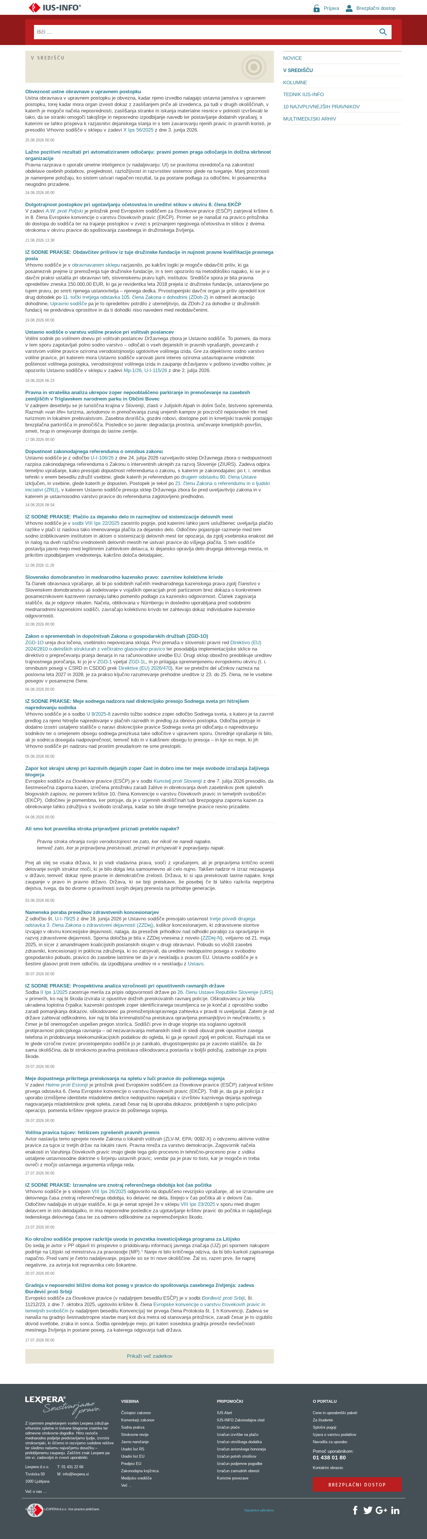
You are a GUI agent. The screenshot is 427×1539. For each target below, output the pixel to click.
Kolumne (295, 82)
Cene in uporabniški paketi (335, 1413)
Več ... (126, 1485)
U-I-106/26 (102, 458)
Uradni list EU (132, 1456)
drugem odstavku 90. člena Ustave (218, 477)
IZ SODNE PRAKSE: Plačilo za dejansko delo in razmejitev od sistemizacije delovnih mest (129, 517)
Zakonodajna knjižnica (140, 1471)
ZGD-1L (137, 662)
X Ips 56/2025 (138, 130)
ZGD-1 (104, 662)
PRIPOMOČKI (230, 1401)
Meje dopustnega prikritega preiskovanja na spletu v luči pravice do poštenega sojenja (125, 1078)
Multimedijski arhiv (309, 119)
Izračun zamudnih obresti (238, 1471)
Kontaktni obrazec (328, 1468)
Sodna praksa (132, 1427)
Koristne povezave (232, 1478)
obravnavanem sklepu (96, 265)
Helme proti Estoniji (67, 1085)
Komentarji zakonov (138, 1420)
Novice (292, 58)
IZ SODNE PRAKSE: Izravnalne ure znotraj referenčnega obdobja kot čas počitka (118, 1185)
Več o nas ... (36, 1491)
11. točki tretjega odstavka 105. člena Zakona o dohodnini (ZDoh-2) (135, 297)
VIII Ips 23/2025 (198, 1204)
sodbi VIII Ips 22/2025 (95, 523)
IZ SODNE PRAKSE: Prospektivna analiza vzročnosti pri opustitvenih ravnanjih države (125, 986)
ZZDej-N (211, 938)
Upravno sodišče (68, 303)
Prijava (331, 8)
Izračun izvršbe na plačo (237, 1434)
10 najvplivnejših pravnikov (321, 106)
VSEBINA (130, 1401)
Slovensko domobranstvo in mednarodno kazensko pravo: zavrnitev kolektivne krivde (124, 577)
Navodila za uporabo (330, 1442)
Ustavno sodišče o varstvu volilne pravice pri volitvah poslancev (99, 332)
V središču (298, 70)
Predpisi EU (131, 1463)
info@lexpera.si (76, 1474)
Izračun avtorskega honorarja (241, 1449)
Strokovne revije (134, 1434)
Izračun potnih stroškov (236, 1456)
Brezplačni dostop (375, 8)
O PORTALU (325, 1401)
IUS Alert (224, 1413)
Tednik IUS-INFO (303, 94)
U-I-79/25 (65, 919)
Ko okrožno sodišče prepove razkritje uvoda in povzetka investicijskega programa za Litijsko (132, 1239)
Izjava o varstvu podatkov (334, 1434)
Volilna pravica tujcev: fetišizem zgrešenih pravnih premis (92, 1132)
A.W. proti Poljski (64, 211)
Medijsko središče (136, 1478)
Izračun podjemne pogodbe (239, 1463)
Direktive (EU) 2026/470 (145, 668)
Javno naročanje (135, 1442)
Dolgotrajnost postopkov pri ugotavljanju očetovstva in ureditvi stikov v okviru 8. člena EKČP (133, 204)
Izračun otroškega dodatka (239, 1442)
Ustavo (195, 964)
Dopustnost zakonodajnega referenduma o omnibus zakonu (94, 451)
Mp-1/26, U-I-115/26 (145, 370)
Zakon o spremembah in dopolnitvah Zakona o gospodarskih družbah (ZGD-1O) (116, 636)
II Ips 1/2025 (53, 992)
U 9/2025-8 (98, 714)
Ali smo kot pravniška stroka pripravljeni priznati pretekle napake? (102, 829)
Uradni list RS (132, 1449)
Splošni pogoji (324, 1427)
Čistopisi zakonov (136, 1413)
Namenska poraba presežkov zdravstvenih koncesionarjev (92, 912)
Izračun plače (228, 1427)
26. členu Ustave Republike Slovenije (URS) (225, 992)
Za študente (323, 1420)
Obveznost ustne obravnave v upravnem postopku (83, 91)
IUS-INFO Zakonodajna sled (240, 1420)
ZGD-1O (34, 642)
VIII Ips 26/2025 (109, 1191)
